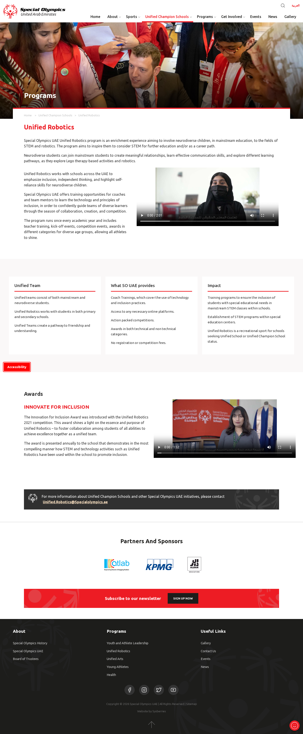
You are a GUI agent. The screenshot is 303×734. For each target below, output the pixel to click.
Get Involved (231, 17)
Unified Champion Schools (167, 17)
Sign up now (183, 598)
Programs (205, 17)
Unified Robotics (118, 651)
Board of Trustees (26, 659)
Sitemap (191, 703)
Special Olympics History (30, 643)
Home (95, 17)
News (272, 17)
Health (111, 675)
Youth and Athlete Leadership (127, 643)
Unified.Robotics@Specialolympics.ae (75, 502)
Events (255, 17)
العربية (296, 5)
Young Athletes (118, 667)
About (112, 17)
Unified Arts (115, 659)
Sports (131, 17)
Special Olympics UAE (28, 651)
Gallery (290, 17)
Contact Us (208, 651)
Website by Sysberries (151, 711)
